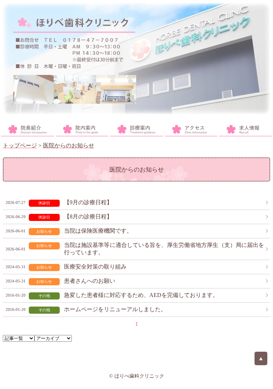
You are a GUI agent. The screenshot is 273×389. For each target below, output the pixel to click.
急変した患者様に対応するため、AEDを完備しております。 (141, 295)
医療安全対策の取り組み (95, 267)
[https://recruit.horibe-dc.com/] (245, 129)
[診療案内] (136, 129)
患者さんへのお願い (89, 281)
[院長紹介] (27, 129)
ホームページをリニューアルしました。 (115, 309)
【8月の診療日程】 (88, 217)
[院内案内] (82, 129)
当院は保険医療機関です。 (98, 231)
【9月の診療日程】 (88, 202)
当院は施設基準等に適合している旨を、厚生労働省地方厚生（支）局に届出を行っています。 (164, 248)
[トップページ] (136, 58)
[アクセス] (191, 129)
